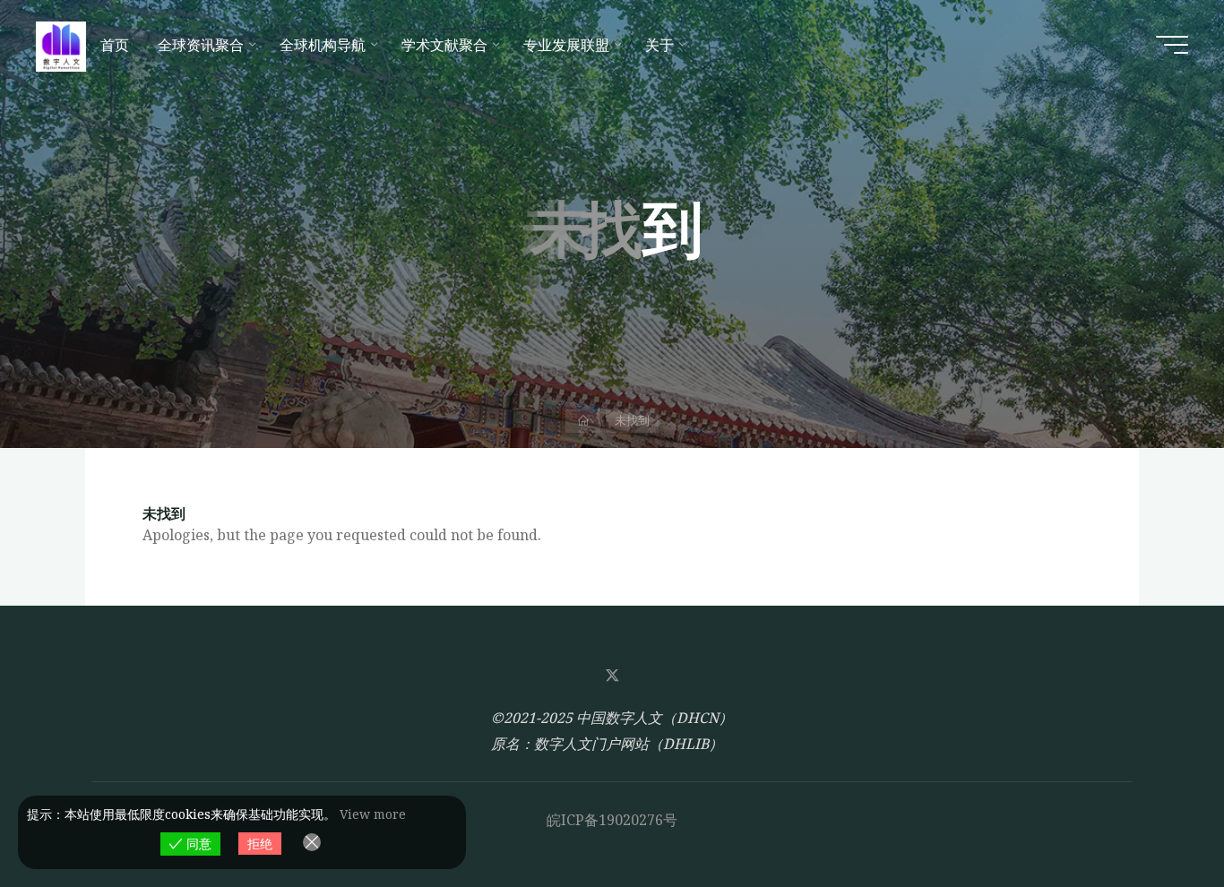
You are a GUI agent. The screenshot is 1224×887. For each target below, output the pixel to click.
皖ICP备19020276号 (612, 820)
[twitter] (612, 676)
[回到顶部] (1154, 817)
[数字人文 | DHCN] (61, 45)
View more (373, 813)
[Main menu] (1172, 45)
